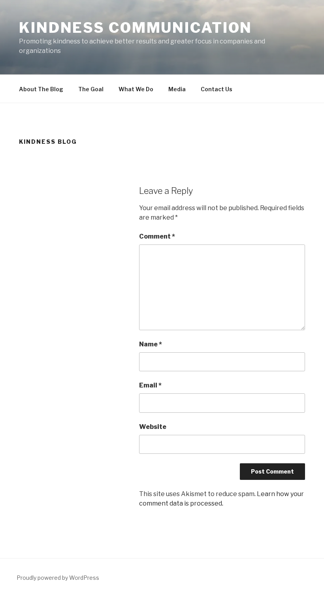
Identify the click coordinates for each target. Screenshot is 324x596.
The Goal (91, 89)
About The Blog (41, 89)
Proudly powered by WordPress (58, 577)
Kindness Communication (135, 27)
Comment (157, 236)
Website (152, 427)
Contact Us (216, 89)
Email (150, 385)
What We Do (136, 89)
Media (177, 89)
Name (150, 344)
